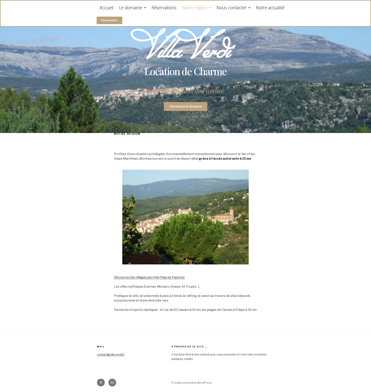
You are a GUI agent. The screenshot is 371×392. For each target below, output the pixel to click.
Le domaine (130, 7)
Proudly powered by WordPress (191, 382)
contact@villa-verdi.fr (110, 354)
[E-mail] (112, 382)
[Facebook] (101, 382)
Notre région (194, 7)
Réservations (164, 7)
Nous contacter (232, 7)
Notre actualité (270, 7)
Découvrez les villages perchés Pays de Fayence (149, 277)
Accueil (106, 7)
